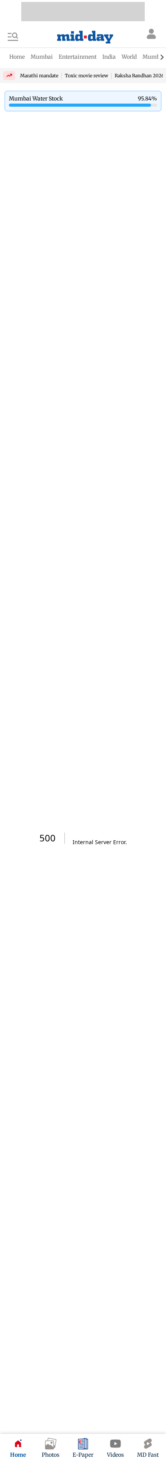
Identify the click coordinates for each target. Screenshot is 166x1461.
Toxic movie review (86, 75)
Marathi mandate (39, 75)
